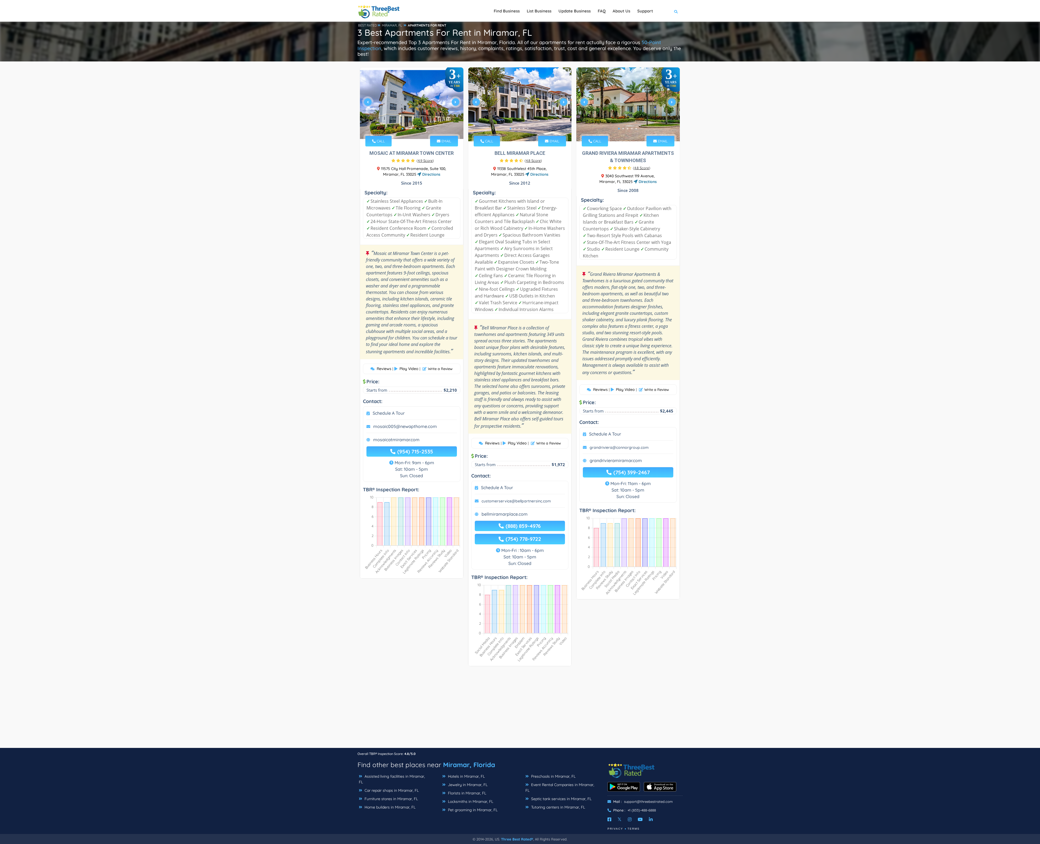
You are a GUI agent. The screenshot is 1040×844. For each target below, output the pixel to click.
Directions (430, 174)
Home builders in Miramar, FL (389, 807)
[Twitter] (620, 819)
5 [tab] (420, 128)
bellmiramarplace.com (505, 514)
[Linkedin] (651, 819)
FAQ (602, 11)
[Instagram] (630, 819)
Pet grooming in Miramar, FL (472, 809)
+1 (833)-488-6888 (642, 810)
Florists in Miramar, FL (466, 793)
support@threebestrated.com (648, 801)
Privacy (615, 828)
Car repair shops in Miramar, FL (391, 790)
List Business (539, 11)
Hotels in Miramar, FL (466, 776)
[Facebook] (609, 819)
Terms (634, 828)
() (425, 160)
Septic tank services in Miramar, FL (561, 798)
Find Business (507, 11)
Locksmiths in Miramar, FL (470, 801)
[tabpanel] (411, 104)
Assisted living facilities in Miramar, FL (392, 779)
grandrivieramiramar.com (616, 460)
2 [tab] (407, 128)
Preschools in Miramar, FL (553, 776)
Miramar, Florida (469, 765)
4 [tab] (415, 128)
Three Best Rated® (517, 839)
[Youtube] (640, 819)
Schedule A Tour (389, 413)
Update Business (574, 11)
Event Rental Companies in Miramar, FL (559, 787)
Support (645, 11)
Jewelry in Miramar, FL (467, 784)
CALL (380, 141)
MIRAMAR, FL (392, 25)
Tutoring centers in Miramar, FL (557, 807)
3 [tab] (411, 128)
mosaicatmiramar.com (396, 439)
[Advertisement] (520, 710)
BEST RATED (367, 25)
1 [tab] (402, 128)
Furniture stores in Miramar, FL (390, 798)
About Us (621, 11)
